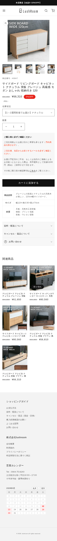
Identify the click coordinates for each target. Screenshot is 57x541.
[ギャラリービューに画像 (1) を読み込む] (7, 69)
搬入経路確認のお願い (16, 420)
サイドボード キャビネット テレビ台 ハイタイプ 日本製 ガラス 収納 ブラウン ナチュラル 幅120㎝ (14, 337)
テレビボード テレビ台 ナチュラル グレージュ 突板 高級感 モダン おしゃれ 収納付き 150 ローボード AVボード (14, 298)
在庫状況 (7, 106)
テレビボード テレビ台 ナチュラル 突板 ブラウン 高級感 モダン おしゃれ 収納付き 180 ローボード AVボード (14, 379)
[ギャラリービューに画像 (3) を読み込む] (29, 69)
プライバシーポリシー (16, 452)
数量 (4, 120)
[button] (3, 10)
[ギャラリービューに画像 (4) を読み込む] (40, 69)
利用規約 (10, 448)
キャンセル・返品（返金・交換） (21, 416)
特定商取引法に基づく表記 (18, 455)
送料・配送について (15, 412)
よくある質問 (12, 424)
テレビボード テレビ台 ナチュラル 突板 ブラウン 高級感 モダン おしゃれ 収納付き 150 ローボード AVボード (42, 339)
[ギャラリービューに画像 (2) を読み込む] (18, 69)
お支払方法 (11, 408)
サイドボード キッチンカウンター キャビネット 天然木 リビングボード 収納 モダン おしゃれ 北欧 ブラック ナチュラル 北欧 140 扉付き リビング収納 (42, 299)
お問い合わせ (12, 427)
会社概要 (10, 444)
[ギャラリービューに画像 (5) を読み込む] (51, 69)
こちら (33, 171)
